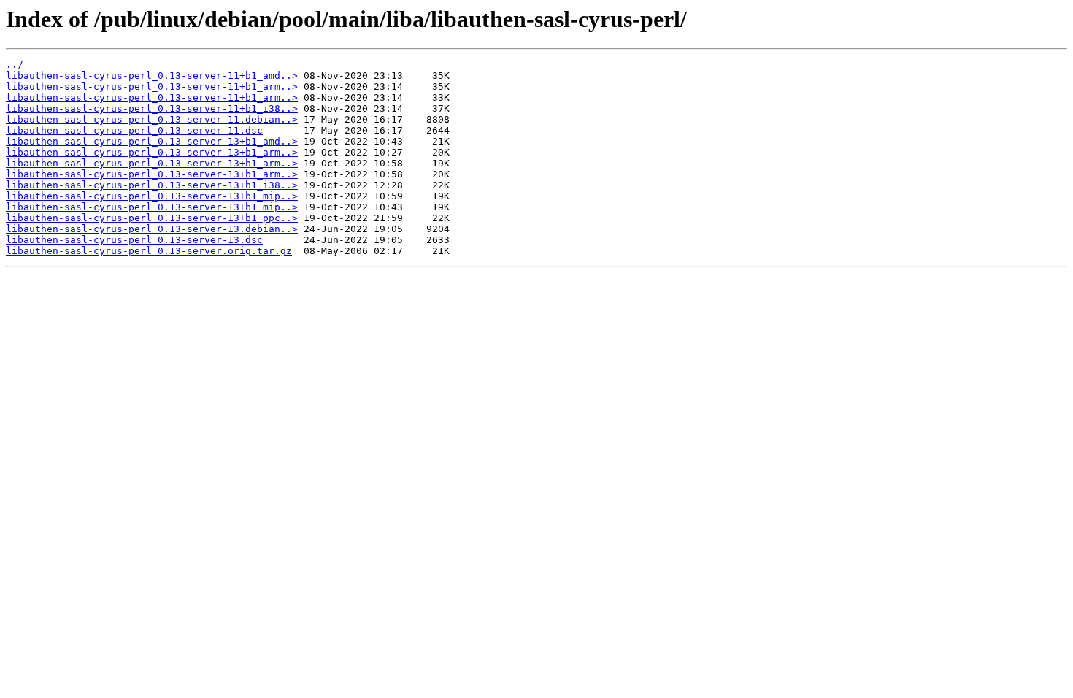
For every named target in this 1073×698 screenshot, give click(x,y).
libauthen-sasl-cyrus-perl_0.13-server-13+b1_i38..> (152, 185)
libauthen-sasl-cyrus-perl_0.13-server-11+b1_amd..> (152, 75)
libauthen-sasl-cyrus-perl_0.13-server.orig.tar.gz (149, 250)
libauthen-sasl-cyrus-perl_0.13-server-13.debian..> (152, 228)
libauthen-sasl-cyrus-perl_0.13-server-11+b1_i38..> (152, 108)
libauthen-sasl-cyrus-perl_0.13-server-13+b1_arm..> (152, 152)
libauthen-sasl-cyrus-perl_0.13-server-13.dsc (134, 239)
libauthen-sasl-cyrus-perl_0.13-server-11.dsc (134, 130)
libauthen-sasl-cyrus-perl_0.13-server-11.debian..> (152, 119)
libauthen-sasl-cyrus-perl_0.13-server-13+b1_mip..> (152, 196)
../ (14, 64)
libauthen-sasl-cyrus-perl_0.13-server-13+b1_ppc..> (152, 217)
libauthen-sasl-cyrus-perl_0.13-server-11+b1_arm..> (152, 86)
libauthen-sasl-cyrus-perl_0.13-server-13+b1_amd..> (152, 141)
